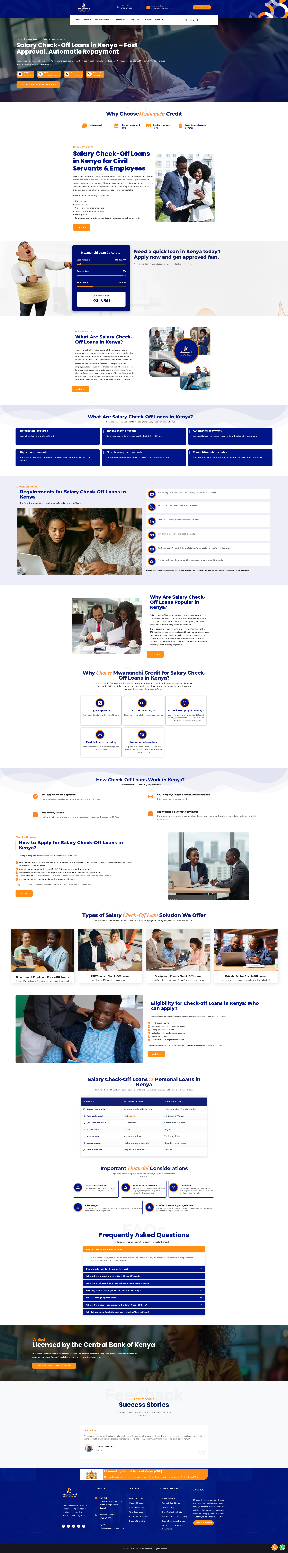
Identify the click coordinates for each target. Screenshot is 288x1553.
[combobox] (246, 60)
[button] (144, 1249)
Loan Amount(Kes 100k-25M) (186, 74)
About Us (87, 19)
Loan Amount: (101, 260)
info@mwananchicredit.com (162, 8)
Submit (221, 87)
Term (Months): (101, 282)
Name (136, 270)
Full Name (179, 65)
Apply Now (81, 227)
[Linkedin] (197, 20)
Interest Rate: (101, 271)
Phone (226, 65)
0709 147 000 (126, 8)
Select (226, 56)
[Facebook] (63, 1543)
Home (78, 19)
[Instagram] (186, 20)
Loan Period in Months (141, 290)
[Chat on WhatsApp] (282, 1547)
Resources (135, 19)
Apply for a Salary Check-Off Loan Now (38, 84)
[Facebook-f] (183, 20)
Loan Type (186, 280)
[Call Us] (274, 1547)
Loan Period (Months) (232, 74)
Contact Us (159, 19)
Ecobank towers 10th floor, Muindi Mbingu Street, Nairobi (110, 1521)
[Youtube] (190, 20)
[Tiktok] (193, 20)
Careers (148, 19)
